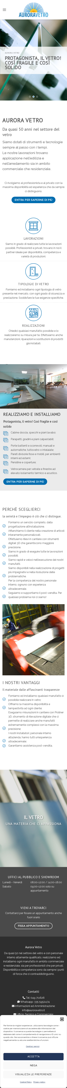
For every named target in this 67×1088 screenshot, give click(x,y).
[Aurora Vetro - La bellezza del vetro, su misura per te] (33, 10)
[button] (62, 1019)
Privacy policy (39, 1082)
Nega (33, 1065)
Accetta (33, 1056)
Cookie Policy (26, 1082)
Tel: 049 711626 (35, 997)
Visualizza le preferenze (33, 1074)
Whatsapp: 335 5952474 (35, 1001)
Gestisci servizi (33, 1046)
